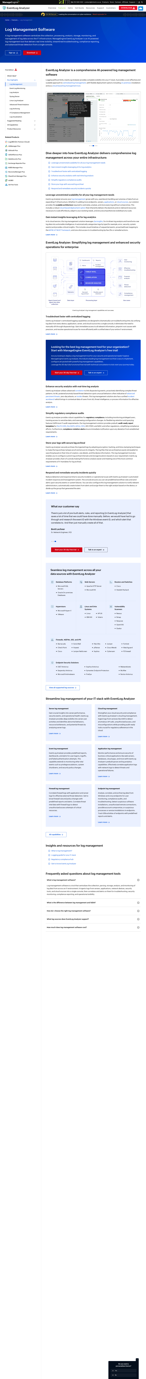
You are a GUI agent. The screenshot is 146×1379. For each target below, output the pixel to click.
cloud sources (122, 201)
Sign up (12, 53)
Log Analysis (14, 92)
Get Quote (79, 8)
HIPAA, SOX (80, 425)
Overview (52, 8)
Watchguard (128, 647)
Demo (70, 8)
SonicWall (77, 643)
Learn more (50, 234)
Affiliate (125, 2)
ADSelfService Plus (15, 155)
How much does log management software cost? (67, 927)
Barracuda (62, 643)
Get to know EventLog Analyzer (63, 863)
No (116, 1375)
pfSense (97, 647)
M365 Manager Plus (15, 167)
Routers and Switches (123, 581)
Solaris (100, 616)
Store (112, 2)
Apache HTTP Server (94, 585)
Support (100, 8)
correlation (79, 390)
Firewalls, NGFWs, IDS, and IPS (68, 639)
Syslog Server (14, 96)
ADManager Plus (14, 146)
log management (78, 198)
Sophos (96, 650)
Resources (90, 8)
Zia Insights (98, 221)
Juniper (110, 643)
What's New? (11, 76)
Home (7, 20)
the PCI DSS (61, 425)
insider (79, 396)
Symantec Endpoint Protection (97, 670)
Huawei (76, 647)
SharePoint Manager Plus (17, 176)
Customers (111, 8)
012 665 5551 (77, 2)
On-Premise (19, 142)
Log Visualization (16, 117)
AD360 (10, 180)
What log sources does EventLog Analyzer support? (68, 918)
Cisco (118, 585)
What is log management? (61, 850)
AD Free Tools (13, 185)
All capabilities (55, 834)
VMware (61, 614)
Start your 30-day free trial (65, 372)
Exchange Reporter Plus (16, 163)
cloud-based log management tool (66, 86)
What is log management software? (61, 879)
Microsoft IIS (91, 589)
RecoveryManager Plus (16, 172)
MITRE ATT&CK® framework (59, 229)
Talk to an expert (95, 372)
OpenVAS (120, 624)
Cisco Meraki (112, 647)
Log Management (16, 84)
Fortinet (126, 643)
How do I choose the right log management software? (69, 910)
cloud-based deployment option (73, 207)
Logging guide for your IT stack (63, 854)
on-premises (126, 83)
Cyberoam (111, 650)
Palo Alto (97, 643)
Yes (116, 1370)
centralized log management (74, 83)
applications (109, 201)
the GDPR (71, 425)
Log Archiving (15, 109)
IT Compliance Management (20, 113)
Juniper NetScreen (80, 650)
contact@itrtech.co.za (92, 2)
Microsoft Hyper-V (64, 610)
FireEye (89, 673)
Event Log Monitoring (17, 88)
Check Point (62, 647)
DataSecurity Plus (14, 159)
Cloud (27, 142)
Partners (118, 2)
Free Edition (9, 70)
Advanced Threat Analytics (19, 104)
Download (127, 8)
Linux (88, 613)
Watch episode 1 (99, 14)
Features (62, 8)
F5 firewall (127, 650)
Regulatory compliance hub (62, 859)
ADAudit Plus (13, 150)
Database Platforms (64, 581)
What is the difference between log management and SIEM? (71, 902)
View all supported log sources (61, 687)
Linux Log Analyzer (16, 100)
